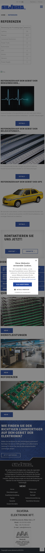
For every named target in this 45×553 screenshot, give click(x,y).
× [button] (36, 260)
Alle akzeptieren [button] (22, 284)
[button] (22, 289)
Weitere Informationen (29, 279)
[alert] (22, 276)
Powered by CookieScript (22, 292)
